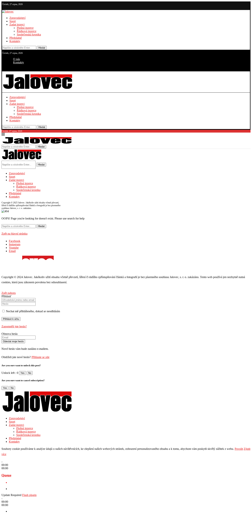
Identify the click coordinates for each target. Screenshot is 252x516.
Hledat (41, 47)
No (29, 373)
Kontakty (14, 41)
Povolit (239, 448)
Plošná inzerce (25, 27)
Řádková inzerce (26, 31)
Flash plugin (29, 495)
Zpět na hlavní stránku (14, 233)
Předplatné (15, 37)
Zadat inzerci (17, 24)
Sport (12, 21)
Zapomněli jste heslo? (14, 326)
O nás (16, 59)
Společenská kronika (29, 34)
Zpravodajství (17, 17)
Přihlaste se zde (40, 357)
